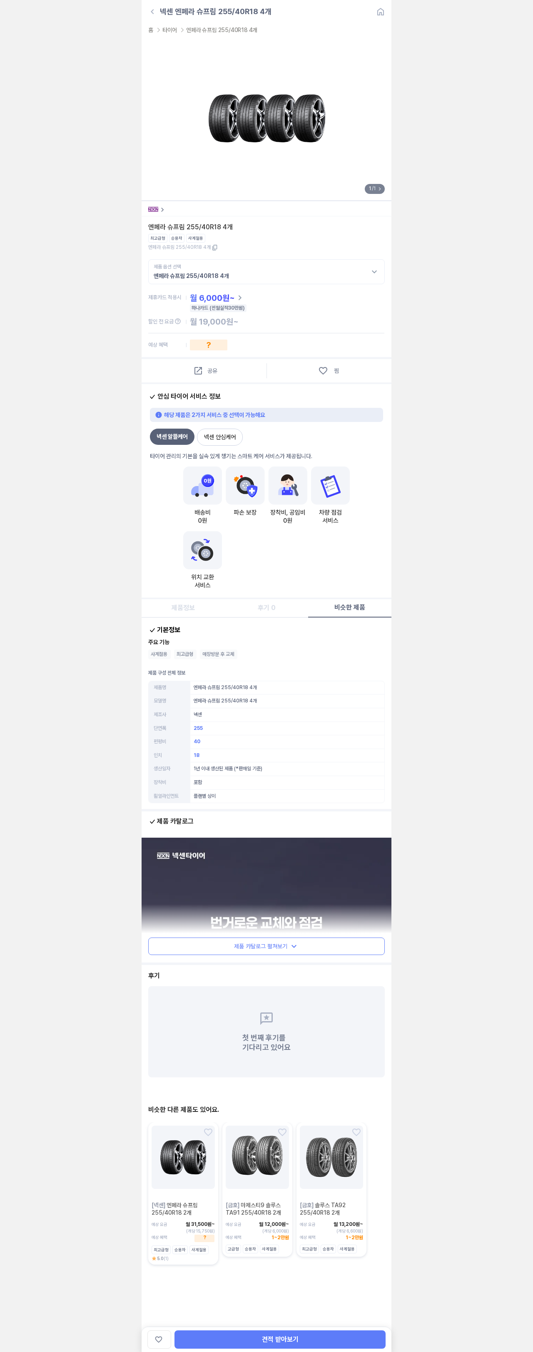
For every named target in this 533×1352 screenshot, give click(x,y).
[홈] (380, 11)
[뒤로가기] (152, 11)
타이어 (169, 30)
